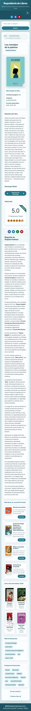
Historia (23, 677)
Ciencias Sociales (10, 685)
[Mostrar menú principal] (27, 13)
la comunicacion (10, 654)
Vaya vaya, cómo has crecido (21, 627)
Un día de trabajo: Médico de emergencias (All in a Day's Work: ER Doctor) (18, 527)
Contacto (20, 708)
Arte (6, 681)
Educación (15, 670)
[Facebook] (15, 16)
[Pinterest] (19, 16)
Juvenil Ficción (9, 673)
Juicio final (9, 627)
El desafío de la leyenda (17, 565)
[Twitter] (11, 16)
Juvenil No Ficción (14, 35)
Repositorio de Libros (15, 3)
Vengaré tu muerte (9, 604)
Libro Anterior (16, 691)
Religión (19, 673)
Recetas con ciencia (19, 507)
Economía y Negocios (11, 677)
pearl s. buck (9, 658)
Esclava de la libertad (21, 603)
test (19, 654)
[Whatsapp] (17, 231)
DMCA (26, 708)
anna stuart (8, 647)
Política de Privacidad (9, 708)
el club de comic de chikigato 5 (14, 650)
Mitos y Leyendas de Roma (18, 547)
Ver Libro (21, 517)
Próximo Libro (14, 696)
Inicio (5, 35)
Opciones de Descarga (15, 193)
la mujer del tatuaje (10, 643)
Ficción (7, 670)
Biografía (21, 685)
